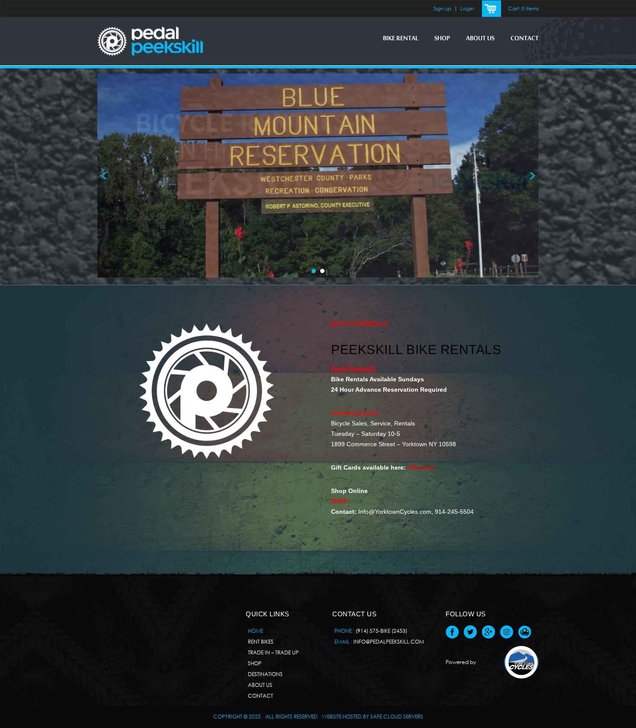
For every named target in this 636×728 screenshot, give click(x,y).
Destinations (265, 674)
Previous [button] (103, 175)
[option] (318, 175)
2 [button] (322, 271)
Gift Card (421, 467)
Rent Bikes (260, 641)
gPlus (488, 631)
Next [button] (532, 175)
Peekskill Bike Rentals (416, 349)
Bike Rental (400, 39)
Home (255, 631)
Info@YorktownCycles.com (394, 511)
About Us (480, 39)
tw (470, 631)
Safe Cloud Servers (396, 716)
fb (452, 631)
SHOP (442, 39)
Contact (525, 39)
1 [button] (314, 271)
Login (467, 8)
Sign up (442, 8)
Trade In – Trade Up (273, 652)
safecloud (524, 631)
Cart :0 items (523, 8)
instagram (506, 631)
